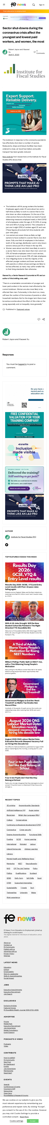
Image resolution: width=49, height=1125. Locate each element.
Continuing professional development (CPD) (24, 825)
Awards (6, 1084)
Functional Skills (35, 834)
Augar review (34, 810)
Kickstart (23, 844)
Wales (33, 892)
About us (7, 943)
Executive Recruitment (12, 992)
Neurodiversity (31, 863)
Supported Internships (23, 883)
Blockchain (11, 815)
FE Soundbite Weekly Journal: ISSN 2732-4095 (21, 1010)
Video (6, 1046)
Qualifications (21, 873)
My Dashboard (9, 1064)
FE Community (9, 947)
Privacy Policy (9, 954)
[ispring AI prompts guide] (24, 191)
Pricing (6, 1022)
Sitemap (7, 956)
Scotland (33, 873)
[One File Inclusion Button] (24, 452)
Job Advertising (10, 1028)
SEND (9, 878)
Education (7, 967)
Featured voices (23, 309)
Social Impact (9, 978)
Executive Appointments (13, 990)
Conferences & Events (12, 1087)
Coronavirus (11, 830)
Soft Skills (30, 878)
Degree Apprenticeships (16, 834)
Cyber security (25, 830)
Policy (35, 868)
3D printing (11, 805)
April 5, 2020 (14, 55)
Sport (39, 878)
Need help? (8, 1073)
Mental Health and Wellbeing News (20, 859)
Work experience (13, 897)
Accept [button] (32, 1121)
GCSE (18, 839)
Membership (8, 1071)
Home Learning (30, 839)
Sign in (41, 5)
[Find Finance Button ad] (24, 479)
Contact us (8, 945)
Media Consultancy (11, 1030)
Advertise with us (10, 951)
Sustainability (12, 888)
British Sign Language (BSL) (29, 815)
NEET (20, 863)
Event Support (9, 1032)
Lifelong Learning (31, 849)
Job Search (8, 994)
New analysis (8, 157)
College (9, 820)
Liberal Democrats (14, 849)
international (11, 844)
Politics (9, 873)
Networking (8, 1091)
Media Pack (8, 1024)
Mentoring (11, 863)
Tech (32, 888)
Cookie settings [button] (16, 1121)
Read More (24, 1117)
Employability (9, 972)
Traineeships (11, 892)
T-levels (24, 888)
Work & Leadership (11, 974)
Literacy (10, 854)
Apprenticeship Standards (29, 805)
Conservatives (21, 820)
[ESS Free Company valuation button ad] (24, 425)
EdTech (6, 970)
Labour (33, 844)
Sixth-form (19, 878)
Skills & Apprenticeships (13, 976)
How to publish (9, 1058)
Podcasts (7, 1044)
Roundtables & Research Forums (16, 1095)
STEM (9, 883)
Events (6, 1066)
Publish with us (9, 949)
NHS (8, 868)
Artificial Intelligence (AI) (16, 810)
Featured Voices (10, 1008)
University (24, 892)
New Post (7, 1062)
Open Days (8, 1093)
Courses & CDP (9, 1089)
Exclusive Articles (10, 1006)
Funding (10, 839)
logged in (22, 364)
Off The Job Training (21, 868)
